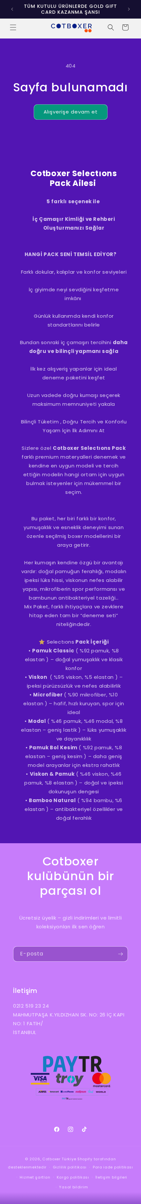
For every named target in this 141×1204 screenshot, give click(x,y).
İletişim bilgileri (111, 1177)
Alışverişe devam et (71, 111)
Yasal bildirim (73, 1187)
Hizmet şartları (35, 1177)
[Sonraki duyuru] (129, 9)
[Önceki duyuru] (12, 9)
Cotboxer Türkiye (59, 1159)
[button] (13, 27)
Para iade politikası (113, 1167)
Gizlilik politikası (70, 1167)
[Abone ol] (120, 954)
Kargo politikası (73, 1177)
